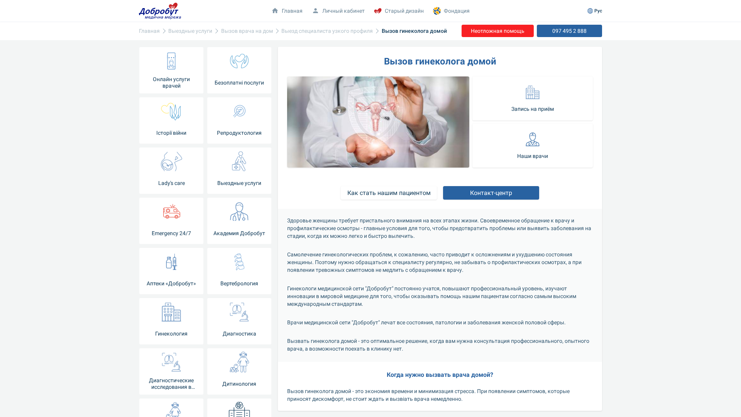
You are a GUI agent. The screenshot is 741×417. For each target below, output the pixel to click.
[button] (532, 98)
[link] (149, 31)
